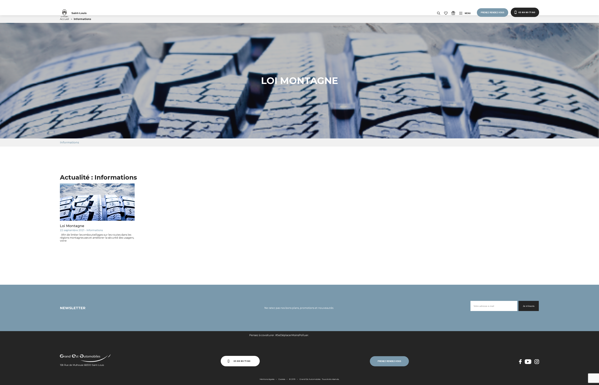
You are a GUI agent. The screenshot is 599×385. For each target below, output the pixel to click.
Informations (69, 142)
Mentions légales (267, 379)
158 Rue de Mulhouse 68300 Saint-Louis (82, 365)
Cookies (281, 379)
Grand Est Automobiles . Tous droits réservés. (319, 379)
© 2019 (292, 379)
